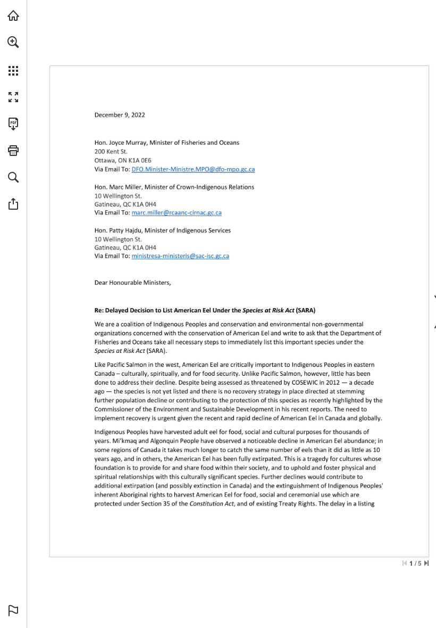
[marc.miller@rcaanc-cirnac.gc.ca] (176, 212)
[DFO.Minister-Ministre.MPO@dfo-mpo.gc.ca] (193, 169)
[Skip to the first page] (405, 563)
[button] (13, 42)
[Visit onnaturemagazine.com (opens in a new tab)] (13, 15)
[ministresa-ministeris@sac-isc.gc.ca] (180, 256)
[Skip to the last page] (426, 563)
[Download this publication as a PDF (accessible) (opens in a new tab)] (13, 124)
